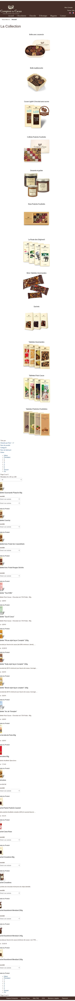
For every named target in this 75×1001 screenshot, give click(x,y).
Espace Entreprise (12, 998)
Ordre (2, 452)
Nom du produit (5, 445)
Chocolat (32, 16)
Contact (63, 16)
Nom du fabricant (5, 450)
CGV (43, 998)
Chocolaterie (21, 16)
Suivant (6, 469)
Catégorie (3, 447)
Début (6, 455)
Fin (5, 471)
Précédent (7, 457)
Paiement (65, 998)
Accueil (11, 16)
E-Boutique (43, 16)
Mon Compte (69, 7)
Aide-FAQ (36, 998)
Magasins (53, 16)
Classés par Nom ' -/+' (7, 443)
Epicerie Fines (25, 998)
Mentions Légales (53, 998)
